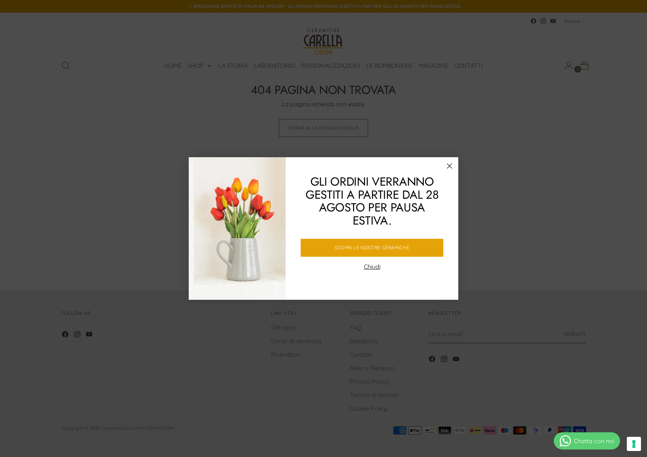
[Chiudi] (449, 166)
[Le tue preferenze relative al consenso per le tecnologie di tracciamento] (634, 444)
